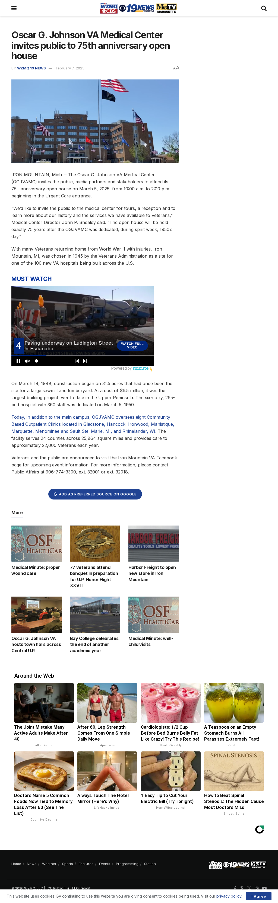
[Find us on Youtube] (264, 888)
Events (104, 864)
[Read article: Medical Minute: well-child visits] (153, 615)
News (31, 864)
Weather (49, 864)
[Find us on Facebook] (235, 888)
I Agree (258, 896)
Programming (127, 864)
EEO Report (81, 888)
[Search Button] (264, 8)
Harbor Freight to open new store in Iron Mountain (152, 573)
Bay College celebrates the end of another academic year (94, 644)
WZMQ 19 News (31, 68)
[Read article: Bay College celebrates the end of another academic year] (95, 615)
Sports (67, 864)
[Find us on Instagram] (257, 888)
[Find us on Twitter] (249, 888)
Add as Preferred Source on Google (97, 494)
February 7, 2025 (70, 68)
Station (150, 864)
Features (86, 864)
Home (16, 864)
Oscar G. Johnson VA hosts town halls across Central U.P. (36, 644)
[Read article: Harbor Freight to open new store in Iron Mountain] (153, 544)
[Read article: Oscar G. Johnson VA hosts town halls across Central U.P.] (36, 615)
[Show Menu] (14, 8)
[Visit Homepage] (138, 8)
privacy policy (228, 896)
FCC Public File (58, 888)
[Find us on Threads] (242, 889)
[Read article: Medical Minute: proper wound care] (36, 544)
